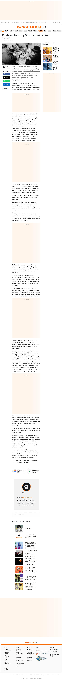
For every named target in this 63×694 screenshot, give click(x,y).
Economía (58, 30)
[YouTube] (55, 22)
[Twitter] (51, 22)
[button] (2, 31)
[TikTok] (57, 22)
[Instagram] (53, 22)
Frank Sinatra (7, 91)
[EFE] (26, 487)
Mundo (30, 30)
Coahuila (12, 30)
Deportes (46, 30)
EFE (7, 66)
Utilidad (52, 30)
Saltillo (19, 30)
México (24, 30)
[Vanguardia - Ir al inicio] (31, 27)
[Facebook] (48, 22)
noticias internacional (27, 497)
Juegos (7, 30)
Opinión (35, 30)
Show (40, 30)
